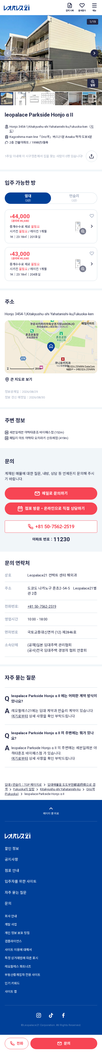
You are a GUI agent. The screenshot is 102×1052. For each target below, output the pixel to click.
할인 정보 (12, 849)
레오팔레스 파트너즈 (18, 966)
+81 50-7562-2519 (42, 606)
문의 (8, 903)
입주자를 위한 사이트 (21, 881)
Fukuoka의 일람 (23, 789)
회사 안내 (11, 916)
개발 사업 (11, 924)
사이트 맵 (11, 991)
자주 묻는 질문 (16, 892)
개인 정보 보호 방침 (17, 933)
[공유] (91, 156)
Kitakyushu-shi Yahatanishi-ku (60, 789)
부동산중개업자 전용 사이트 (22, 975)
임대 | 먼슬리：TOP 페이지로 (23, 784)
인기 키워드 (12, 983)
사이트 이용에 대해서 (18, 950)
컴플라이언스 (13, 941)
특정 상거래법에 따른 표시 (21, 958)
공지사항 (11, 859)
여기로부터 (19, 716)
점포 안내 (12, 871)
